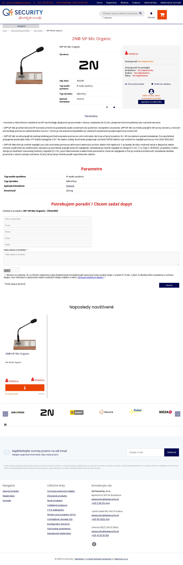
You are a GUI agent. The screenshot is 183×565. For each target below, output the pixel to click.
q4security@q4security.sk (18, 2)
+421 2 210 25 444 (45, 2)
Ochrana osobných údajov (61, 491)
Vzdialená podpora (57, 505)
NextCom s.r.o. (121, 559)
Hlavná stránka (11, 491)
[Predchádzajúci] (5, 414)
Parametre (91, 116)
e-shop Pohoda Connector (98, 559)
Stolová (70, 186)
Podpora (136, 2)
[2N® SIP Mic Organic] (29, 65)
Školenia (124, 2)
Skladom (108, 18)
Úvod (5, 30)
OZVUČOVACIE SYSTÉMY (20, 30)
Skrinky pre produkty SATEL (61, 514)
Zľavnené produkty (57, 495)
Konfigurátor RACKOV (58, 524)
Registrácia (111, 2)
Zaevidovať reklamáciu (59, 533)
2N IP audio (38, 30)
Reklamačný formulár (171, 2)
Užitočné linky (150, 2)
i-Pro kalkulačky (55, 510)
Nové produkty (55, 500)
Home (99, 2)
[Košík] (162, 14)
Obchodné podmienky (59, 528)
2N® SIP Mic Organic (17, 353)
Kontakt (7, 500)
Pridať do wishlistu (162, 84)
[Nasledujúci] (177, 414)
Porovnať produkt (135, 84)
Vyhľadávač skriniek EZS (59, 519)
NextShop (79, 559)
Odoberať (171, 452)
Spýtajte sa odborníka (151, 102)
